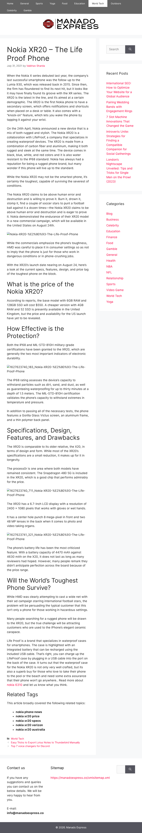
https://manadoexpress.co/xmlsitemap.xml (80, 777)
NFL (109, 272)
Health (111, 260)
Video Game (115, 290)
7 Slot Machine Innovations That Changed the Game (120, 121)
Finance (111, 237)
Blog (109, 213)
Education (79, 3)
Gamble (28, 10)
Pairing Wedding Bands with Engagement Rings (119, 107)
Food (64, 3)
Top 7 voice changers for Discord (30, 746)
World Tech (98, 3)
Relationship (114, 278)
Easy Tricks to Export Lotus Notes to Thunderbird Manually (45, 742)
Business (112, 219)
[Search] (130, 49)
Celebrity (12, 10)
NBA (109, 266)
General (24, 3)
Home (10, 3)
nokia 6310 (14, 685)
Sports (39, 3)
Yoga (52, 3)
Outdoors (116, 3)
